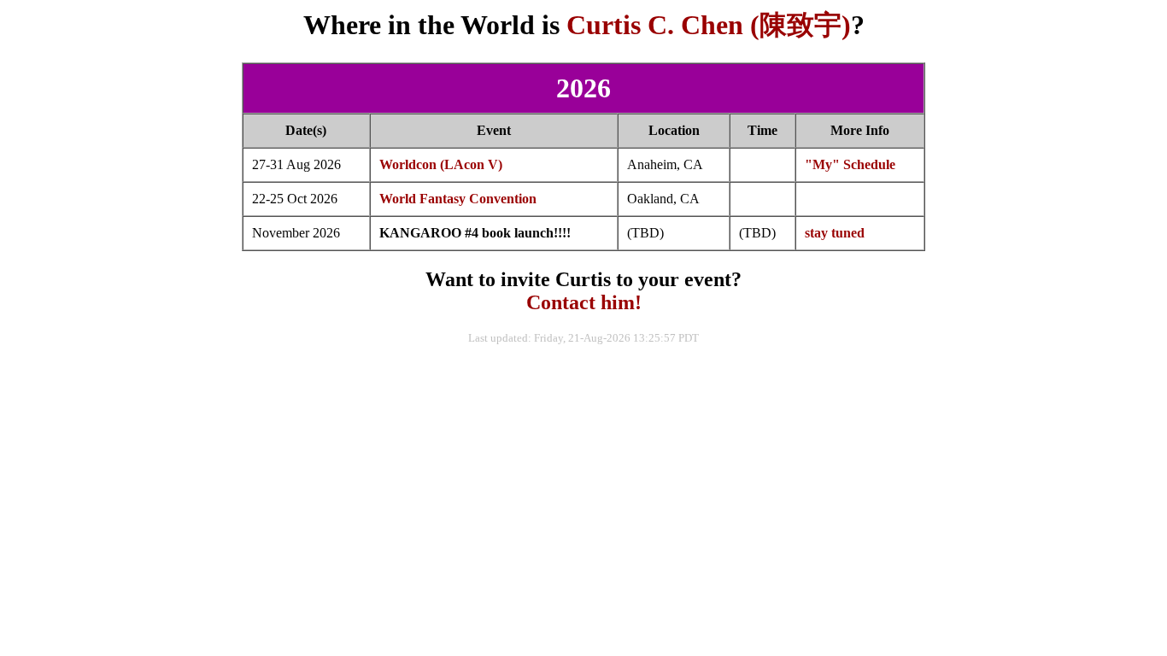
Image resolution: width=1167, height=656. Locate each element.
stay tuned (835, 233)
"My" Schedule (850, 164)
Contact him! (584, 302)
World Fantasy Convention (458, 198)
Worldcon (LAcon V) (440, 164)
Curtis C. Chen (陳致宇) (708, 24)
